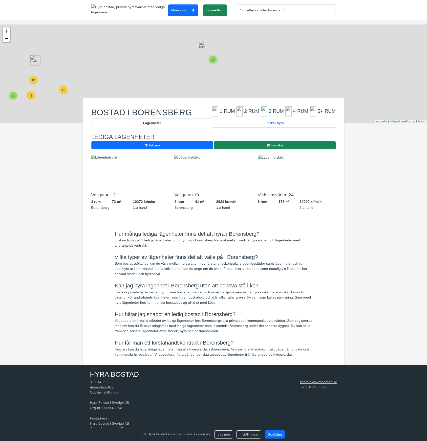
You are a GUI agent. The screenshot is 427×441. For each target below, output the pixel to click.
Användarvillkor (102, 387)
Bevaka (276, 145)
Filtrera (154, 145)
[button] (202, 46)
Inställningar (248, 434)
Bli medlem (215, 10)
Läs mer (223, 434)
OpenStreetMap (401, 121)
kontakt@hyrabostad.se (318, 382)
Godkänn (275, 434)
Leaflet (383, 121)
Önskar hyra (274, 123)
